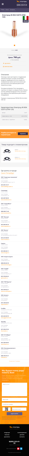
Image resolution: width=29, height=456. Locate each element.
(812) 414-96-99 (5, 238)
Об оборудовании (22, 432)
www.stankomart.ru (6, 199)
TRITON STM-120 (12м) (20, 151)
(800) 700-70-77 (5, 355)
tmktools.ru (4, 357)
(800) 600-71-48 (5, 211)
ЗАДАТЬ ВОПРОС (14, 413)
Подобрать (23, 133)
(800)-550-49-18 (5, 263)
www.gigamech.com (6, 317)
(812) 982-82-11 (5, 251)
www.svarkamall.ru (6, 213)
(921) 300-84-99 (5, 302)
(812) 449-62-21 (5, 289)
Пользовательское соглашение (14, 452)
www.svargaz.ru (5, 252)
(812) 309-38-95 (5, 342)
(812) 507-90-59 (5, 198)
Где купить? (7, 63)
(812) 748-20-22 (5, 276)
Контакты (22, 436)
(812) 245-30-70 (5, 316)
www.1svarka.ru (5, 239)
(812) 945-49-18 (5, 224)
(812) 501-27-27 (5, 185)
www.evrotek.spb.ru (6, 291)
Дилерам (22, 434)
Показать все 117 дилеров (14, 361)
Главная (2, 9)
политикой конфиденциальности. (9, 419)
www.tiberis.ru (5, 344)
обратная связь (8, 66)
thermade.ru (4, 331)
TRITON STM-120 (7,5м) (20, 159)
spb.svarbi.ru (4, 278)
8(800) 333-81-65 (22, 5)
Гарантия (7, 434)
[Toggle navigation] (2, 4)
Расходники (12, 9)
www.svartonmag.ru (6, 264)
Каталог (7, 9)
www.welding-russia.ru (7, 186)
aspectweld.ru (4, 304)
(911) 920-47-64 (5, 329)
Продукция (7, 432)
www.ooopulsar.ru (5, 226)
